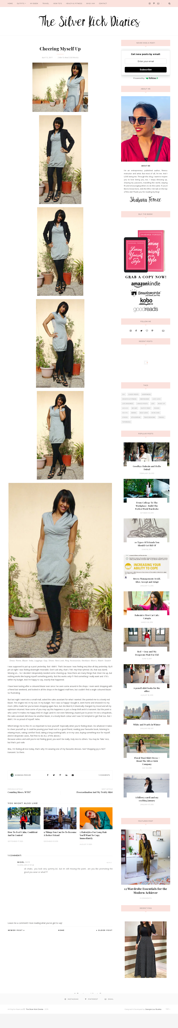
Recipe (125, 413)
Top (167, 1009)
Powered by (138, 78)
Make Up (161, 403)
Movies (125, 408)
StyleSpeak (135, 417)
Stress (125, 417)
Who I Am (90, 3)
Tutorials (126, 422)
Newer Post (15, 930)
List (152, 403)
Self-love (144, 413)
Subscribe (146, 69)
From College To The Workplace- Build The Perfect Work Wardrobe (147, 505)
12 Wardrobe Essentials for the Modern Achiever (145, 890)
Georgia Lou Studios (153, 1009)
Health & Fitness (74, 3)
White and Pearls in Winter (146, 724)
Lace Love (157, 399)
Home (10, 3)
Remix (133, 413)
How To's (57, 3)
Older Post (105, 930)
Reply (109, 863)
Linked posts (142, 403)
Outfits (20, 3)
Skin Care (156, 413)
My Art (134, 408)
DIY (123, 394)
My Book (34, 3)
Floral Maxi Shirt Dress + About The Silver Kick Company (147, 761)
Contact (103, 3)
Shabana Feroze (23, 775)
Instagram (144, 399)
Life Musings (127, 403)
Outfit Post (145, 408)
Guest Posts (133, 394)
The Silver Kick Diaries (34, 1009)
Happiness (146, 394)
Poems (156, 408)
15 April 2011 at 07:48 (25, 865)
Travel (45, 3)
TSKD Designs (149, 417)
